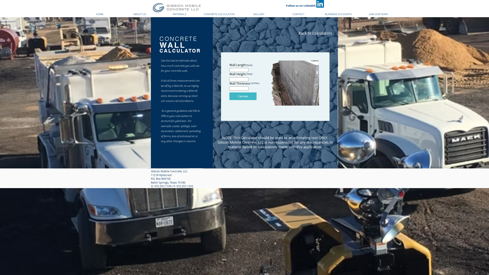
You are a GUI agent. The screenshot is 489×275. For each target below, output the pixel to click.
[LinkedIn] (320, 4)
